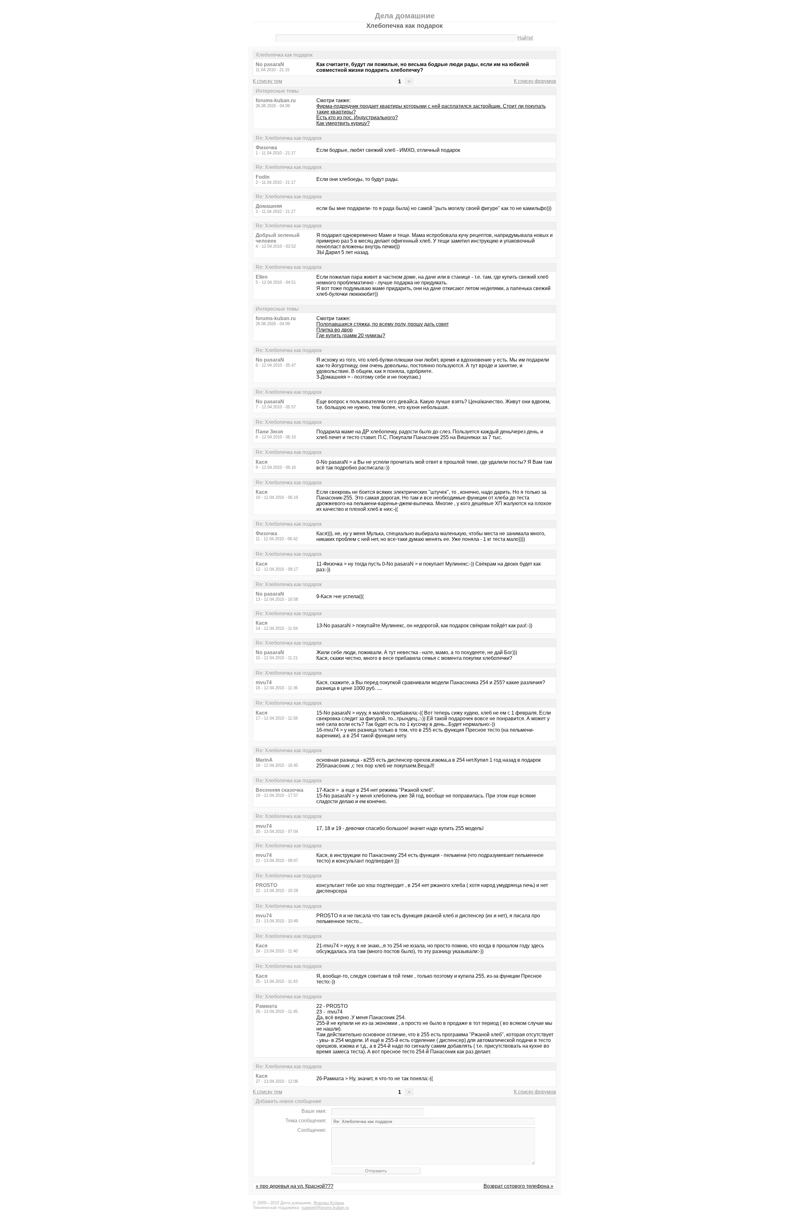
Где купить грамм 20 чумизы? (350, 335)
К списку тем (267, 81)
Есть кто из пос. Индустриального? (357, 117)
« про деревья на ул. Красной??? (294, 1186)
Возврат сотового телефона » (518, 1186)
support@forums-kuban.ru (325, 1207)
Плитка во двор (334, 329)
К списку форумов (535, 81)
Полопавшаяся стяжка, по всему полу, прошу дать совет (382, 324)
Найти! (525, 37)
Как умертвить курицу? (343, 123)
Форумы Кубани (328, 1202)
